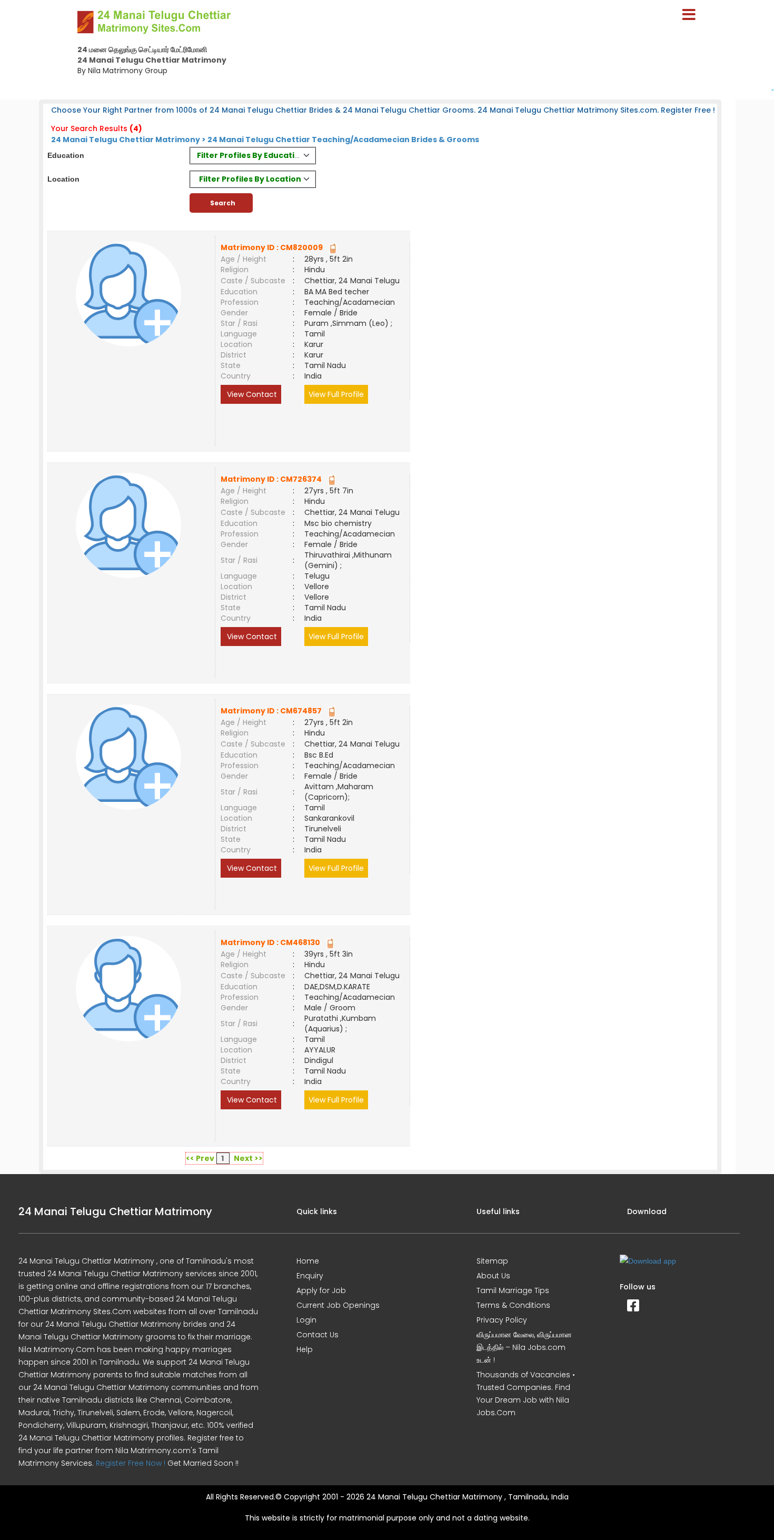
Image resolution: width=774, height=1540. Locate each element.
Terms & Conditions (513, 1305)
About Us (493, 1275)
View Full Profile (336, 394)
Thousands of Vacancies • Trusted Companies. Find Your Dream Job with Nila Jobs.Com (526, 1393)
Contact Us (317, 1334)
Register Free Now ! (130, 1463)
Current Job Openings (338, 1305)
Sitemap (492, 1261)
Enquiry (309, 1275)
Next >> (248, 1158)
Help (304, 1349)
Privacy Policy (502, 1320)
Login (306, 1320)
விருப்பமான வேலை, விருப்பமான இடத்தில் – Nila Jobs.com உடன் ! (524, 1347)
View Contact (251, 394)
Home (307, 1261)
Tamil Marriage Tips (513, 1290)
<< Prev (200, 1158)
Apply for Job (321, 1290)
